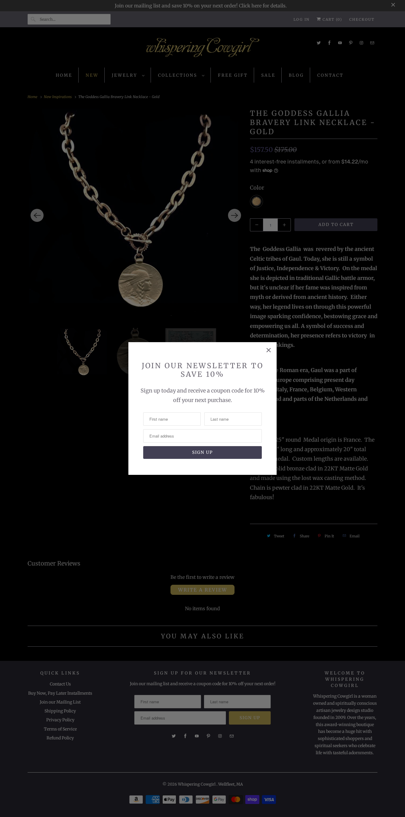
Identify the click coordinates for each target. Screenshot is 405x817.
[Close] (268, 350)
